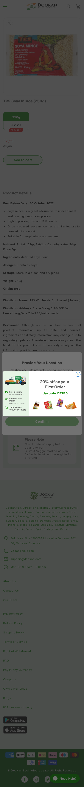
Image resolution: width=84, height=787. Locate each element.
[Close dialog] (78, 374)
